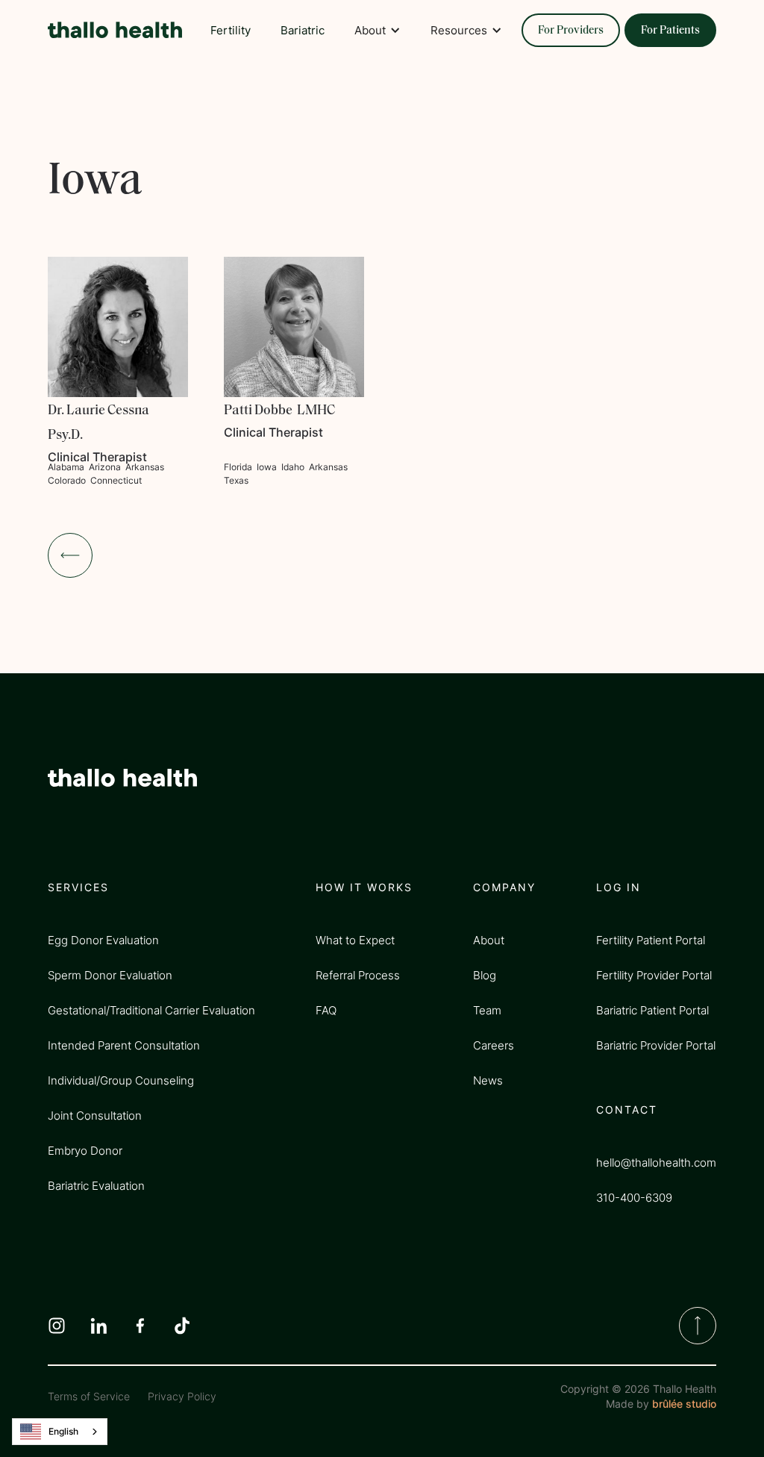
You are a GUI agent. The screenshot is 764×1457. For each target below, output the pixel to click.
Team (487, 1010)
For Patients (670, 31)
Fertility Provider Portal (654, 975)
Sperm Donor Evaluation (110, 975)
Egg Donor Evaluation (103, 940)
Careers (493, 1045)
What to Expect (355, 940)
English (63, 1431)
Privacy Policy (182, 1396)
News (488, 1080)
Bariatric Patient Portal (652, 1010)
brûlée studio (684, 1403)
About (488, 940)
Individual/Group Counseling (121, 1080)
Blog (484, 975)
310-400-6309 (634, 1198)
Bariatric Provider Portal (656, 1045)
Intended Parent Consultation (124, 1045)
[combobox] (59, 1431)
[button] (377, 30)
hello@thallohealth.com (656, 1162)
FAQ (326, 1010)
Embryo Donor (85, 1151)
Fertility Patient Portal (650, 940)
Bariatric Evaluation (96, 1186)
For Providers (571, 31)
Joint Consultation (95, 1115)
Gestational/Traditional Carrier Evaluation (151, 1010)
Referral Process (358, 975)
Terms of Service (89, 1396)
